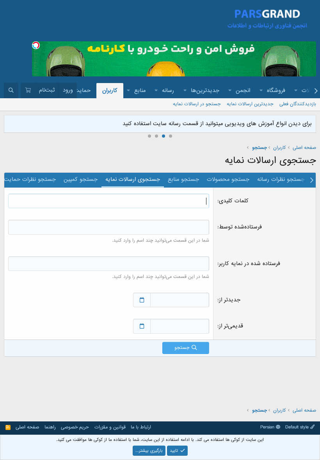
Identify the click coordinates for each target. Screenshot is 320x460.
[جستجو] (11, 90)
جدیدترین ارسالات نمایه (250, 104)
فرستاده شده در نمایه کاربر (249, 263)
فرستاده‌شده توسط (240, 227)
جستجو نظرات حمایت (30, 179)
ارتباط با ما (141, 427)
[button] (296, 90)
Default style (297, 427)
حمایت (82, 90)
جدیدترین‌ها (205, 90)
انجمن (243, 90)
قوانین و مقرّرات (110, 427)
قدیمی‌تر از (231, 326)
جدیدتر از (229, 299)
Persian (268, 427)
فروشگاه (276, 90)
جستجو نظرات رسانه (281, 179)
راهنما (50, 427)
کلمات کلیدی (234, 200)
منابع (140, 90)
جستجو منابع (183, 179)
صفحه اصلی (27, 427)
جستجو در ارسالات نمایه (196, 104)
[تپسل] (36, 45)
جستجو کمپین (81, 179)
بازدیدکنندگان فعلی (297, 104)
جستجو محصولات (228, 179)
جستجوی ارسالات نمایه (132, 179)
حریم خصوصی (75, 427)
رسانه (168, 90)
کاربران (109, 90)
